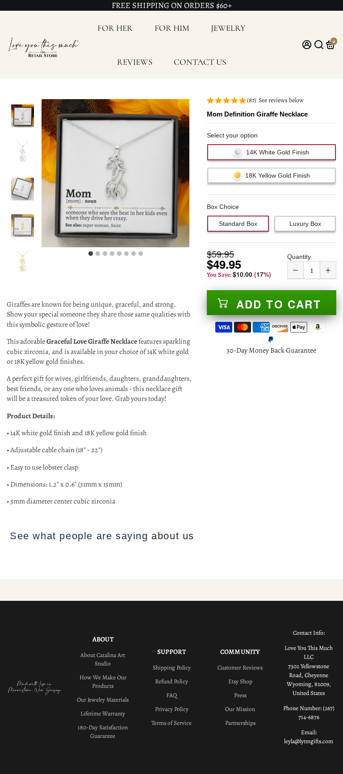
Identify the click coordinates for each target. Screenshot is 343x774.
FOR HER (115, 28)
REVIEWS (134, 62)
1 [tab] (90, 254)
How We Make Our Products (102, 681)
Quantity (299, 256)
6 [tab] (126, 254)
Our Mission (240, 709)
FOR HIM (172, 28)
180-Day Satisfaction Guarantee (103, 731)
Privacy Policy (171, 709)
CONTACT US (200, 62)
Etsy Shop (240, 681)
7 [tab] (133, 254)
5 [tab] (119, 254)
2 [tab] (97, 254)
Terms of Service (171, 723)
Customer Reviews (240, 667)
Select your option (232, 135)
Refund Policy (171, 681)
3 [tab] (105, 254)
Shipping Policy (172, 667)
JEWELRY (228, 28)
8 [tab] (140, 254)
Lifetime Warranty (102, 713)
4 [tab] (112, 254)
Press (240, 695)
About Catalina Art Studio (102, 659)
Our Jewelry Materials (103, 699)
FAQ (171, 695)
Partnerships (240, 723)
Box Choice (223, 206)
